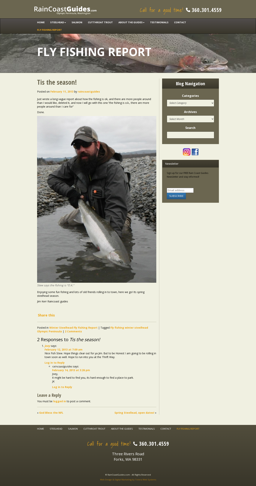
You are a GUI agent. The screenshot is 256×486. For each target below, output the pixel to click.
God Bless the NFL (51, 412)
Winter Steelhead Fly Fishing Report (73, 327)
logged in (59, 401)
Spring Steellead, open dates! (134, 412)
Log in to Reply (55, 362)
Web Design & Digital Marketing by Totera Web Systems (128, 479)
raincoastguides (89, 91)
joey (47, 346)
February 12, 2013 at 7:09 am (63, 349)
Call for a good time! (181, 10)
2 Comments (73, 331)
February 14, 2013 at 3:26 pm (71, 370)
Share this (46, 315)
